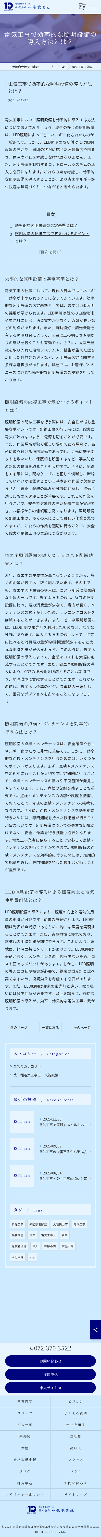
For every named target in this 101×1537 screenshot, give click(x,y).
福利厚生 (18, 1235)
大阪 (32, 1257)
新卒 (65, 1235)
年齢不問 (50, 1246)
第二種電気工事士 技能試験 (35, 1074)
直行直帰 (18, 1257)
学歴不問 (68, 1246)
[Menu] (93, 6)
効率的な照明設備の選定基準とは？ (46, 225)
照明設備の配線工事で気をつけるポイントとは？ (52, 237)
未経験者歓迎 (38, 1224)
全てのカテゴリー (27, 1066)
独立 (32, 1235)
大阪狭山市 (60, 1224)
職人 (35, 1246)
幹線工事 (18, 1224)
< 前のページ (17, 1027)
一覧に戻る (50, 1027)
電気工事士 (48, 1235)
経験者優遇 (19, 1246)
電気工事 (79, 1224)
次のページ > (83, 1027)
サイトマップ (75, 1494)
